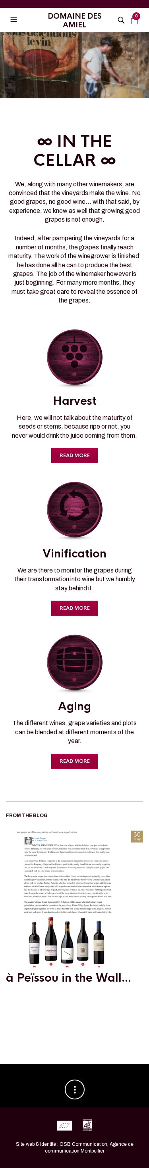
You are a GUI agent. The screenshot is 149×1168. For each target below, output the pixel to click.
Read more (75, 455)
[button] (14, 20)
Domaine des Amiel (75, 20)
